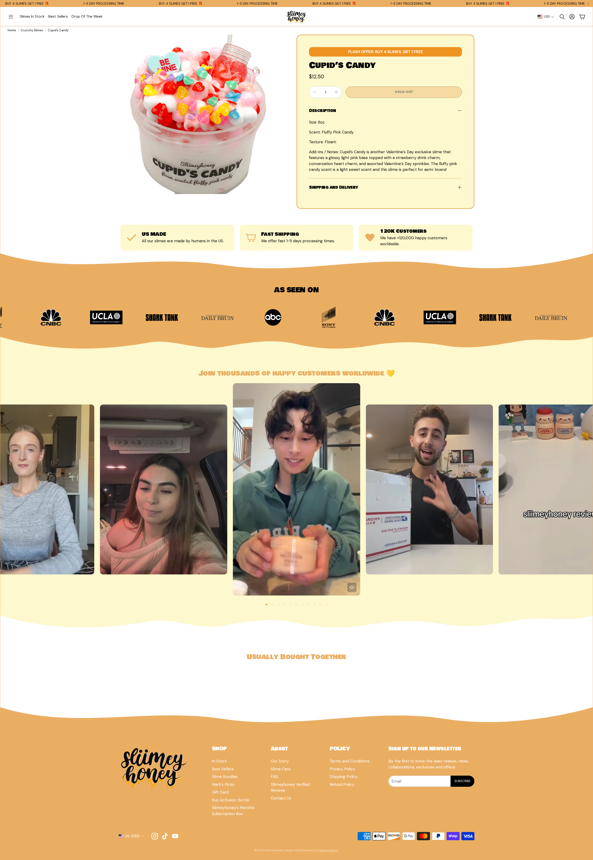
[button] (11, 17)
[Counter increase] (336, 92)
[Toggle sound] (351, 587)
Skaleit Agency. (329, 850)
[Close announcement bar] (588, 3)
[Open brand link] (568, 317)
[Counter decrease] (315, 92)
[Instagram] (154, 836)
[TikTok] (165, 836)
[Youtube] (175, 836)
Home (12, 30)
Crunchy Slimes (32, 30)
